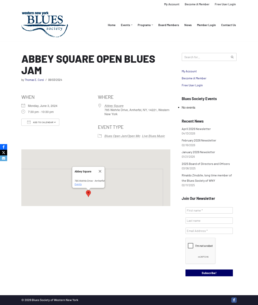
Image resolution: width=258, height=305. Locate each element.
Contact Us (228, 25)
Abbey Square (114, 105)
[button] (131, 24)
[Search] (232, 57)
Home (112, 25)
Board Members (168, 25)
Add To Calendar (42, 122)
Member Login (206, 25)
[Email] (3, 158)
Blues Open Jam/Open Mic (122, 136)
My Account (171, 4)
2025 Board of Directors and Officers (206, 163)
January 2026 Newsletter (198, 152)
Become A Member (197, 4)
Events (78, 184)
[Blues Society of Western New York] (45, 25)
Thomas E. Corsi (34, 79)
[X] (3, 152)
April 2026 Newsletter (196, 128)
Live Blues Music (153, 136)
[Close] (99, 171)
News (188, 25)
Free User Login (225, 4)
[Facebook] (234, 300)
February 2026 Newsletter (199, 140)
